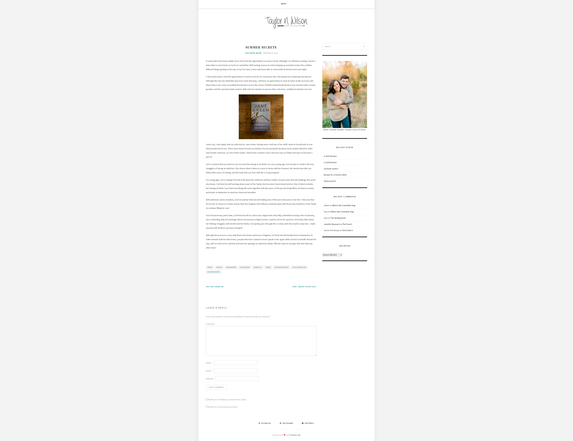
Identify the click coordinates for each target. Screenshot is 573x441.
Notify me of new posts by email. (223, 407)
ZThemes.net (295, 435)
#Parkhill (258, 267)
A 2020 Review (330, 162)
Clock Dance (347, 230)
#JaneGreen (245, 267)
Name (209, 363)
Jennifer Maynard (331, 224)
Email (209, 370)
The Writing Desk (338, 218)
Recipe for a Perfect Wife (335, 174)
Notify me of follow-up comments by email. (227, 399)
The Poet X (347, 224)
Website (209, 378)
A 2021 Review (330, 156)
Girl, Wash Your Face (304, 286)
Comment (210, 324)
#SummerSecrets (282, 267)
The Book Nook (253, 53)
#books (219, 267)
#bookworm (231, 267)
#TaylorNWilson (299, 267)
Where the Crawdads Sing (343, 205)
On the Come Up (215, 286)
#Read (268, 267)
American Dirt (330, 181)
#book (209, 267)
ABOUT (284, 4)
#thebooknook (213, 272)
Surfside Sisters (331, 168)
